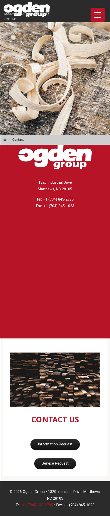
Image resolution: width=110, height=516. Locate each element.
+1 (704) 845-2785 (58, 199)
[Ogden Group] (26, 9)
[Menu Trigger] (98, 15)
